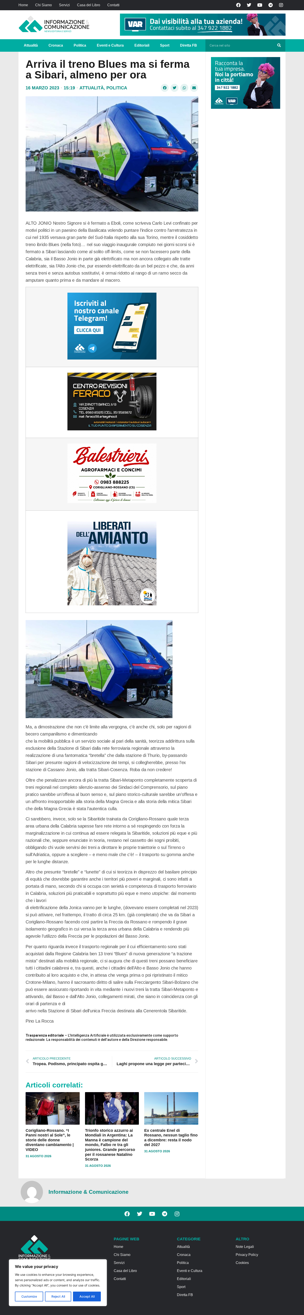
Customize (29, 1296)
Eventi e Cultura (110, 45)
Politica (80, 45)
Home (23, 5)
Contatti (113, 5)
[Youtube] (259, 5)
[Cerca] (279, 45)
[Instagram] (281, 5)
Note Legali (245, 1247)
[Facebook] (238, 5)
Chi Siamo (43, 5)
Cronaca (56, 45)
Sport (164, 45)
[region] (58, 1282)
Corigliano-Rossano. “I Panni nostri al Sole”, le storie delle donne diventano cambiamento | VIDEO (50, 1140)
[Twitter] (249, 5)
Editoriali (141, 45)
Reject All (58, 1296)
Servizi (64, 5)
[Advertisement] (244, 181)
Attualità (31, 45)
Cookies (242, 1263)
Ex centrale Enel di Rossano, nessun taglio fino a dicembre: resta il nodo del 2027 (171, 1137)
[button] (165, 88)
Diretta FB (188, 45)
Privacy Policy (247, 1255)
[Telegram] (270, 5)
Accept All (87, 1296)
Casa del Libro (88, 5)
